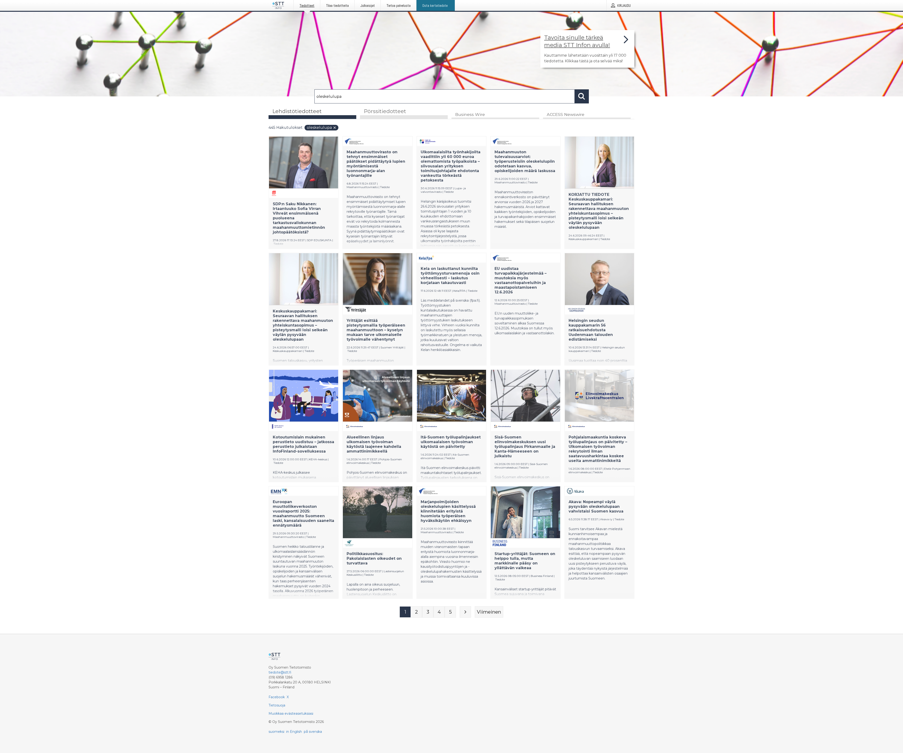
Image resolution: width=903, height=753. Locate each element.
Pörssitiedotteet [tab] (385, 111)
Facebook (277, 697)
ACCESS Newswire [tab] (565, 114)
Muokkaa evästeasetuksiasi (291, 713)
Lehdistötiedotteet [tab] (297, 111)
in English (294, 731)
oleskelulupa (319, 127)
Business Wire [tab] (470, 114)
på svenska (313, 731)
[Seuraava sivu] (465, 612)
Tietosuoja (277, 705)
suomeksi (276, 731)
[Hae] (582, 96)
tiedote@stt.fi (280, 672)
